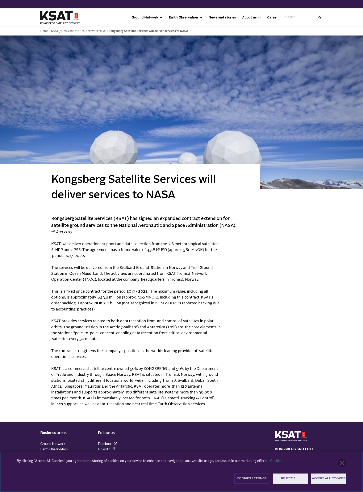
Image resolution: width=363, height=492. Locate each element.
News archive (97, 31)
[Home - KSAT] (60, 17)
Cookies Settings (252, 478)
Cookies (276, 461)
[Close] (342, 462)
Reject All (290, 478)
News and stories (73, 31)
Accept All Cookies (329, 478)
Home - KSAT (49, 31)
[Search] (320, 17)
